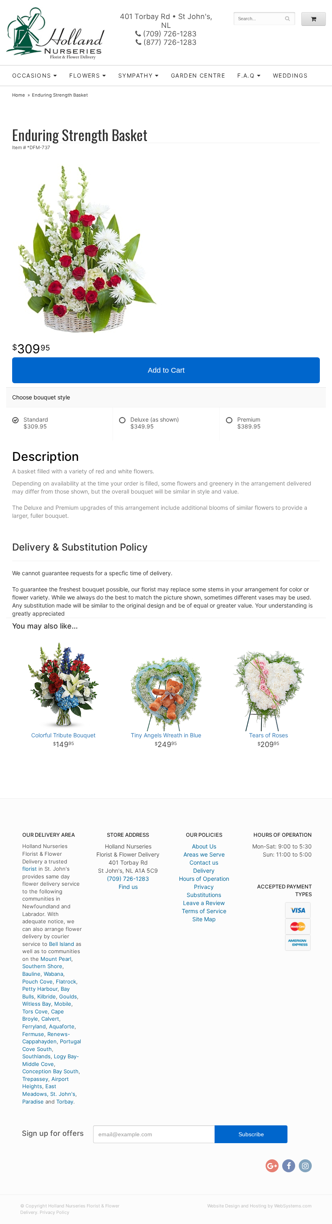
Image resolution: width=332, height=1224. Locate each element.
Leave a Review (204, 902)
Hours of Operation (204, 878)
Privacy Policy (54, 1212)
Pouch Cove (37, 981)
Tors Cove (35, 1011)
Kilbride (46, 996)
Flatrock (66, 981)
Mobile (62, 1003)
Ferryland (34, 1026)
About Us (204, 846)
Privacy (204, 886)
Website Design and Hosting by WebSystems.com (259, 1206)
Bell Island (61, 944)
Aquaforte (61, 1026)
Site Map (204, 919)
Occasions (31, 75)
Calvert (50, 1018)
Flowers (84, 75)
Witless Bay (36, 1003)
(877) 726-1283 (168, 42)
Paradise (33, 1101)
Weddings (290, 75)
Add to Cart (166, 370)
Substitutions (204, 894)
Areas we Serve (204, 854)
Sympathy (135, 75)
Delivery (204, 870)
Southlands (36, 1056)
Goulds (68, 996)
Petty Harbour (39, 989)
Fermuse (33, 1034)
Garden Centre (198, 75)
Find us (128, 886)
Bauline (31, 974)
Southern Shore (42, 966)
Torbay (64, 1101)
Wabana (53, 974)
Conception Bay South (50, 1071)
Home (18, 95)
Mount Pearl (55, 959)
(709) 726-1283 (168, 34)
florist (29, 868)
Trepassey (35, 1079)
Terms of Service (204, 910)
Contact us (203, 862)
